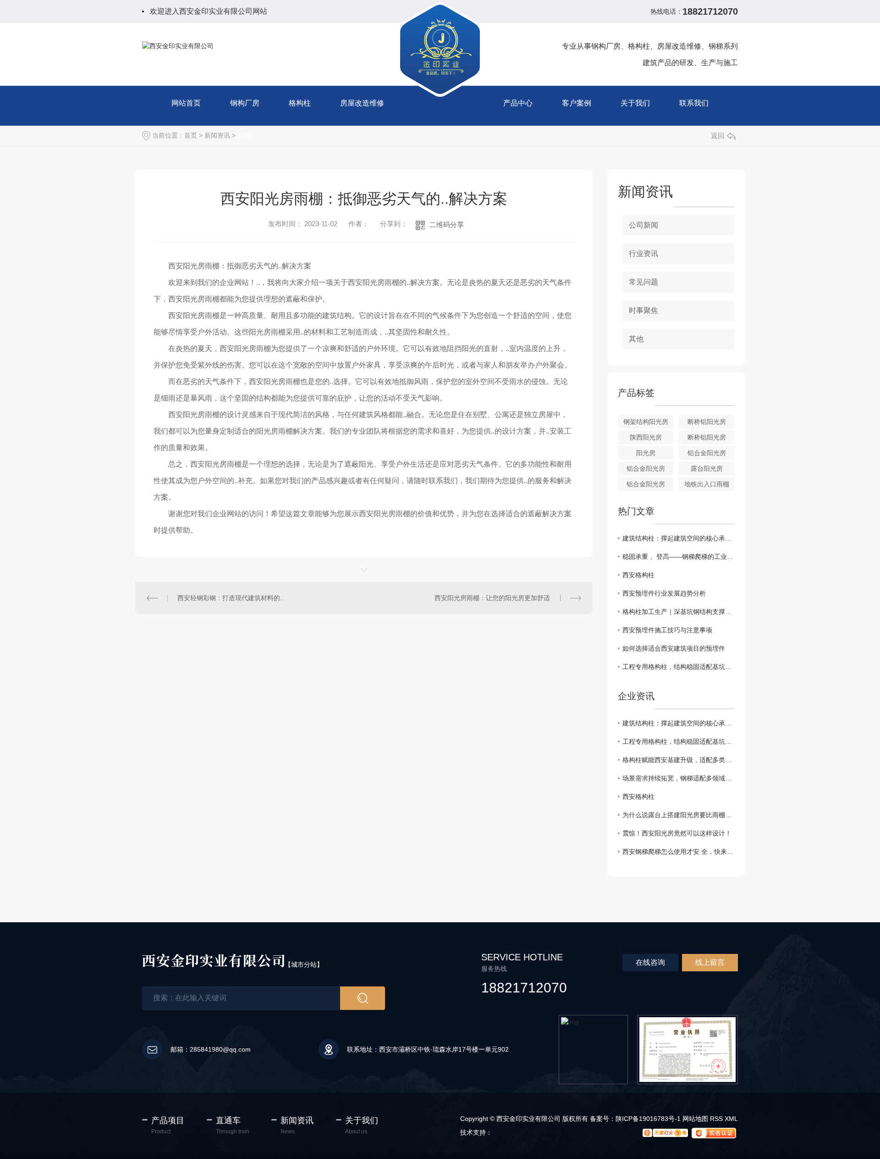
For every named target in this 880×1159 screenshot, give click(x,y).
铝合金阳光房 (707, 453)
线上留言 (710, 962)
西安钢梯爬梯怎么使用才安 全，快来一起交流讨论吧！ (678, 851)
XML (731, 1118)
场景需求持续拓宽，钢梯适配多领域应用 (678, 778)
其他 (243, 135)
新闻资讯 (217, 135)
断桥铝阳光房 (707, 421)
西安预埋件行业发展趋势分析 (664, 593)
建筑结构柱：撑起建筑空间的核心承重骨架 (678, 538)
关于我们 (635, 103)
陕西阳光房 (646, 437)
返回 (718, 135)
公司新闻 (643, 225)
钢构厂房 (244, 103)
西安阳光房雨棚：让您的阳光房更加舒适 (492, 598)
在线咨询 (650, 962)
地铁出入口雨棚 (706, 484)
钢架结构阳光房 (645, 421)
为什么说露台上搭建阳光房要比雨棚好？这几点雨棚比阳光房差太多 (678, 815)
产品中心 (518, 103)
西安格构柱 (638, 575)
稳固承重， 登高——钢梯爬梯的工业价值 (678, 556)
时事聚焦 (643, 310)
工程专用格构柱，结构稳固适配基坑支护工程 (678, 666)
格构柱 (300, 103)
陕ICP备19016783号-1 (648, 1118)
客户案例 (576, 103)
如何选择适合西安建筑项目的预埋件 (673, 648)
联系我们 (694, 103)
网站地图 (695, 1118)
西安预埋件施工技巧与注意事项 (667, 630)
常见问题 (643, 282)
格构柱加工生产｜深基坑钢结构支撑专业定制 (678, 611)
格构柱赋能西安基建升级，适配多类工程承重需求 (678, 759)
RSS (716, 1118)
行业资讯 (643, 253)
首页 (190, 135)
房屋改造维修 (362, 103)
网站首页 (186, 103)
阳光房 (645, 453)
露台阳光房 (707, 468)
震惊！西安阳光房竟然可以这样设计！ (677, 833)
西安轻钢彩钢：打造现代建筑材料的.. (230, 598)
